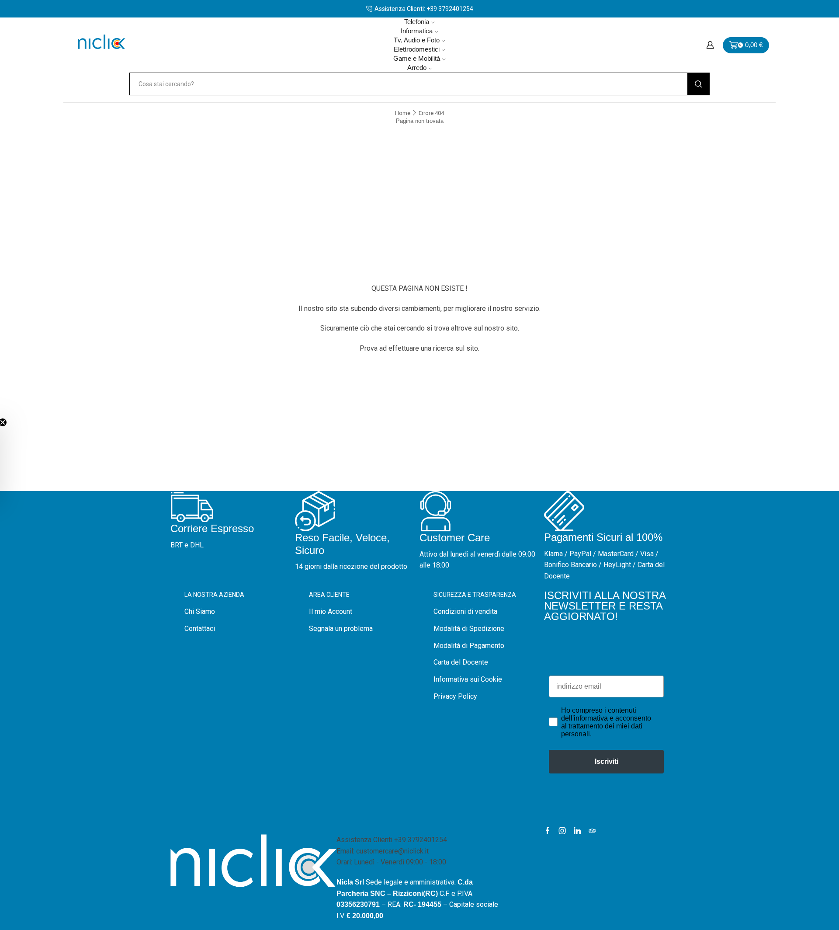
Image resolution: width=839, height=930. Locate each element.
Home (402, 113)
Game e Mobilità (416, 58)
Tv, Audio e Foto (417, 40)
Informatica (417, 31)
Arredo (416, 67)
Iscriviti (606, 761)
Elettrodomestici (417, 49)
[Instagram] (562, 830)
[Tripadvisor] (592, 830)
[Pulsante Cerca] (698, 84)
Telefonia (416, 21)
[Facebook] (547, 830)
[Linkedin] (577, 830)
